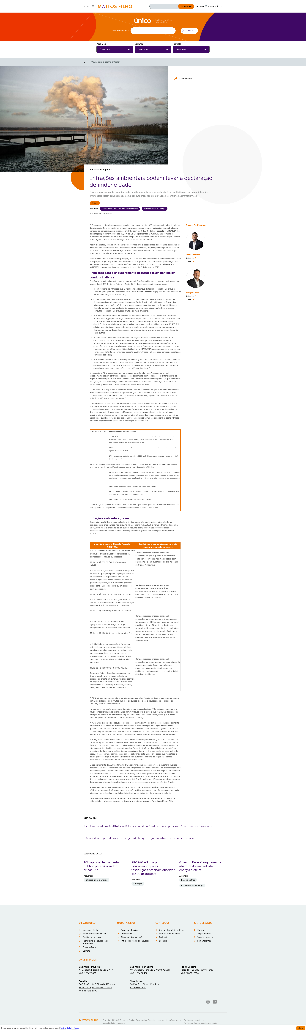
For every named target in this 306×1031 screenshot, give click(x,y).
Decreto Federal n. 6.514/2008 (157, 464)
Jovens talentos (205, 937)
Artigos (95, 203)
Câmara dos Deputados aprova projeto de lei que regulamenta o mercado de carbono (139, 838)
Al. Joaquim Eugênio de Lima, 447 (96, 970)
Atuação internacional (131, 937)
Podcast (163, 937)
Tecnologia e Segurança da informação (95, 942)
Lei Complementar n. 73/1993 (144, 234)
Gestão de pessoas (92, 937)
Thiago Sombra (192, 292)
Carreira (201, 930)
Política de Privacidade (69, 1028)
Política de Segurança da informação (201, 1023)
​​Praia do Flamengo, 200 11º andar (197, 970)
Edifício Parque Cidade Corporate (95, 987)
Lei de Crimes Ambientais (111, 431)
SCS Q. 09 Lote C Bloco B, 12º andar (97, 984)
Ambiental (128, 801)
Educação (137, 884)
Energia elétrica (188, 880)
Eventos (163, 940)
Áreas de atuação (129, 930)
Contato (86, 950)
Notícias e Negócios (101, 169)
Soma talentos (204, 940)
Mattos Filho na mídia (169, 933)
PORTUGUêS (213, 6)
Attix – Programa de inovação (135, 940)
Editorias (139, 44)
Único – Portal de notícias (171, 930)
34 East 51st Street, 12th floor (144, 984)
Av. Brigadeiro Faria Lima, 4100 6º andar (150, 970)
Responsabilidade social (94, 933)
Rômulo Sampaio (193, 254)
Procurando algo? (120, 30)
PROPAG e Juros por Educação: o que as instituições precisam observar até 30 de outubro (153, 868)
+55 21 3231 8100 (190, 973)
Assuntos (101, 44)
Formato (177, 44)
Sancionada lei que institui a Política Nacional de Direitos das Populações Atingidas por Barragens (148, 826)
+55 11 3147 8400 (139, 973)
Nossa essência (90, 930)
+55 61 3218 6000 (88, 990)
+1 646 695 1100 (138, 987)
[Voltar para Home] (115, 6)
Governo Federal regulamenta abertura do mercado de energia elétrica (200, 866)
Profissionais (127, 933)
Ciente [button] (300, 1028)
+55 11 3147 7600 (87, 973)
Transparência (89, 947)
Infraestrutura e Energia (155, 208)
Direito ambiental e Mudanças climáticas (120, 208)
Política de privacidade (194, 1020)
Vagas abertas (204, 933)
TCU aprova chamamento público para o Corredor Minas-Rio (101, 866)
